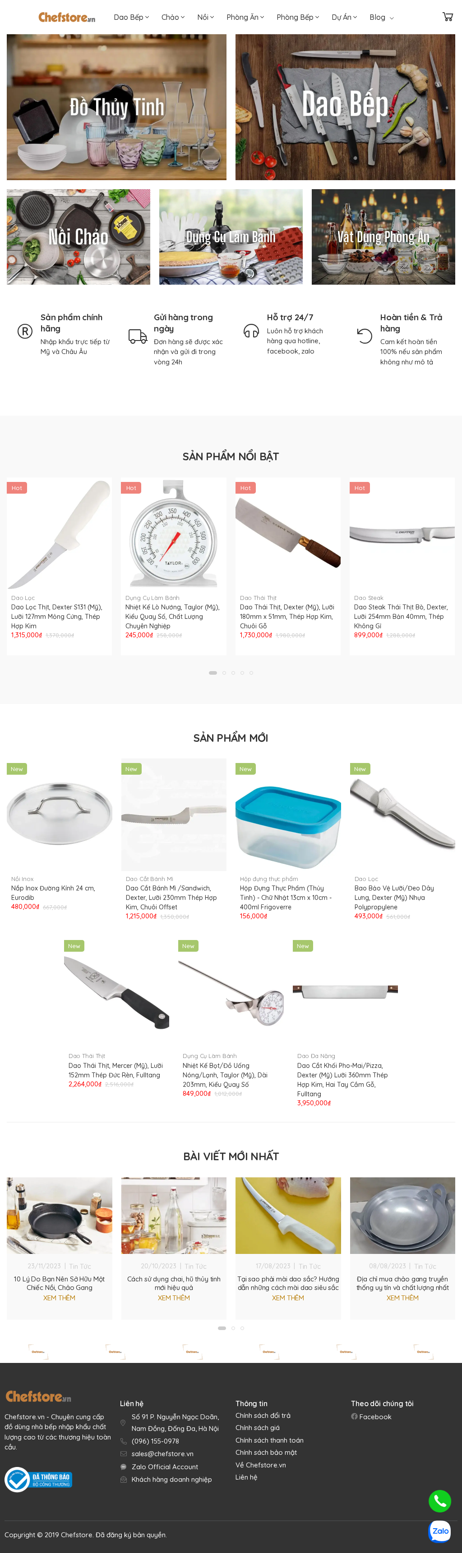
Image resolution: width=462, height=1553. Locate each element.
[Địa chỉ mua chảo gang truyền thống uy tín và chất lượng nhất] (403, 1215)
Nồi (203, 17)
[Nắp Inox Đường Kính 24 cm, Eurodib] (59, 814)
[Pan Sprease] (38, 1352)
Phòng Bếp (296, 17)
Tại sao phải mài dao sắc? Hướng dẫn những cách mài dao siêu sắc (288, 1283)
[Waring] (423, 1352)
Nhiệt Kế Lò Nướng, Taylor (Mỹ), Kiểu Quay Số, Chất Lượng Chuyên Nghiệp (172, 616)
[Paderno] (115, 1352)
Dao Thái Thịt (258, 597)
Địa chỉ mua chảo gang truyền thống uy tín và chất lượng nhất (402, 1283)
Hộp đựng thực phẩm (269, 878)
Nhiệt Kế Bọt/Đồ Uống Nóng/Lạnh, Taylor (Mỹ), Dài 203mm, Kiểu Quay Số (225, 1075)
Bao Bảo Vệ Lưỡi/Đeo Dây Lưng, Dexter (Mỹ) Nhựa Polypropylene (394, 897)
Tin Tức (80, 1266)
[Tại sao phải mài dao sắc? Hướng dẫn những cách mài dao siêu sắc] (288, 1215)
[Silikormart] (192, 1352)
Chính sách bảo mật (266, 1452)
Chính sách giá (258, 1427)
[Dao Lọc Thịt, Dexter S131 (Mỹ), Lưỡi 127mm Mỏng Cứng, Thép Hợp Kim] (59, 533)
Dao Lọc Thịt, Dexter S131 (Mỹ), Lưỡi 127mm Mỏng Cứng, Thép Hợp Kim (56, 616)
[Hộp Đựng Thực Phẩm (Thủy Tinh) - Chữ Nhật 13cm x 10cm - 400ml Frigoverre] (288, 814)
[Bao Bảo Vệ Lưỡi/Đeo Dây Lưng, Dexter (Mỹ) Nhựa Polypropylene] (403, 814)
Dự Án (342, 17)
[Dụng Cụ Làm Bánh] (231, 237)
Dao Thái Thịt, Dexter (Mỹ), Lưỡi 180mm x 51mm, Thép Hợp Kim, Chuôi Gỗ (287, 616)
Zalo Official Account (165, 1466)
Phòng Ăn (243, 17)
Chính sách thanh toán (270, 1440)
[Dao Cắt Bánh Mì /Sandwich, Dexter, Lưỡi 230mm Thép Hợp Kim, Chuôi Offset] (174, 814)
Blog (377, 17)
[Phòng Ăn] (383, 237)
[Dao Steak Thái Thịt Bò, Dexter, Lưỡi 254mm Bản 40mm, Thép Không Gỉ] (402, 533)
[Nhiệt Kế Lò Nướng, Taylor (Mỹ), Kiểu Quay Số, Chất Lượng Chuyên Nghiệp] (173, 533)
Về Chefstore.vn (261, 1465)
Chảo (171, 17)
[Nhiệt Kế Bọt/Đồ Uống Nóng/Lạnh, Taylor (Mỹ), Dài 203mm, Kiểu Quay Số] (231, 991)
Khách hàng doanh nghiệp (172, 1479)
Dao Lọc (23, 597)
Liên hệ (247, 1477)
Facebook (375, 1416)
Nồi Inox (22, 878)
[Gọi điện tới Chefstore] (440, 1501)
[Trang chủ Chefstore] (66, 17)
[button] (213, 673)
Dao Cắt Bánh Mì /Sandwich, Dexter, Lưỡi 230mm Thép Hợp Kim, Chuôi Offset (171, 897)
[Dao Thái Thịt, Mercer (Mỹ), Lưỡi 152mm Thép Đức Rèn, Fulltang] (117, 991)
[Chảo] (78, 237)
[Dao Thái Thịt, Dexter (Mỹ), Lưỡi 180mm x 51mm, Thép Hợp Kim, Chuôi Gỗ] (288, 533)
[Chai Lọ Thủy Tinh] (116, 107)
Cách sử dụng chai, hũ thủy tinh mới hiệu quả (174, 1283)
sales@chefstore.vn (163, 1453)
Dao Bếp (129, 17)
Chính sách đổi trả (263, 1415)
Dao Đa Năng (316, 1055)
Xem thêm (59, 1298)
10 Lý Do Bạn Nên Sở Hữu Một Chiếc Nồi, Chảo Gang (59, 1283)
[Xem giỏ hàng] (448, 16)
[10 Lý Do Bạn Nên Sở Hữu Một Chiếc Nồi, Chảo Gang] (59, 1215)
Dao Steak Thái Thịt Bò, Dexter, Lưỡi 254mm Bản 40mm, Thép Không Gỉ (401, 616)
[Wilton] (269, 1352)
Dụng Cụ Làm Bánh (152, 597)
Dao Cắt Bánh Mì (149, 878)
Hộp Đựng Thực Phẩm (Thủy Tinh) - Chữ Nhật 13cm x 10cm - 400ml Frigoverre (286, 897)
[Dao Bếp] (345, 107)
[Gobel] (346, 1352)
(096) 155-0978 (155, 1441)
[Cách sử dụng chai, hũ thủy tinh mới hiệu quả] (174, 1215)
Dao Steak (368, 597)
